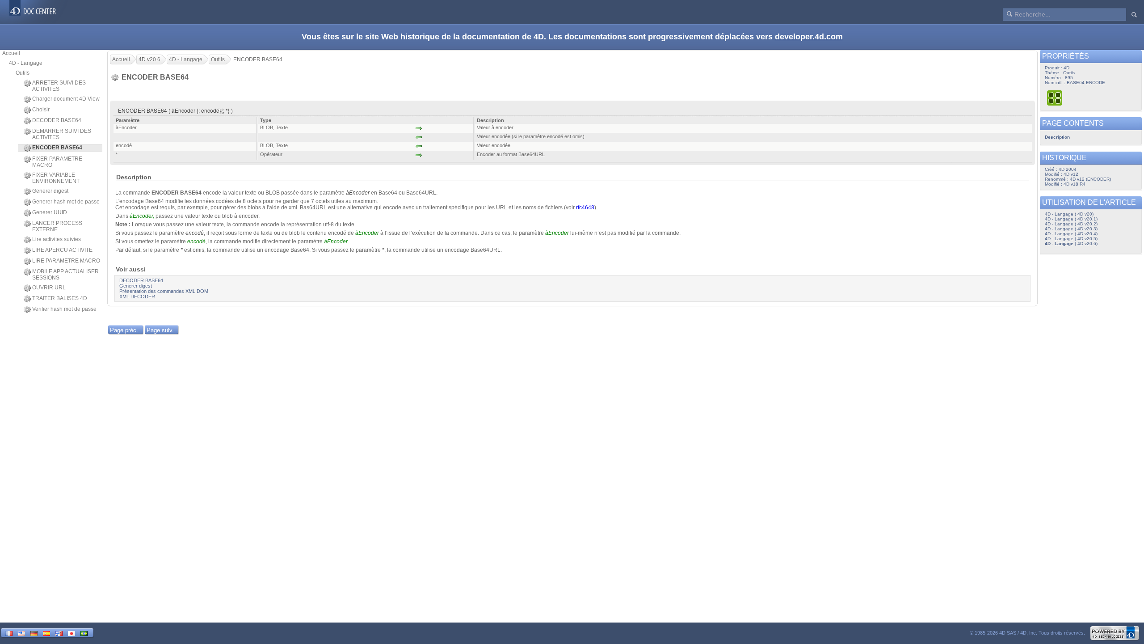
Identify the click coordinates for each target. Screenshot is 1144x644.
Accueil (11, 53)
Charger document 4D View (66, 99)
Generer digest (50, 191)
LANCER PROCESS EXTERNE (57, 226)
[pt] (84, 632)
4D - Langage (25, 63)
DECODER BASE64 (56, 120)
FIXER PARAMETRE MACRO (57, 162)
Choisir (41, 109)
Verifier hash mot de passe (64, 309)
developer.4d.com (809, 36)
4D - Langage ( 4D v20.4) (1071, 233)
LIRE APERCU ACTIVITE (62, 250)
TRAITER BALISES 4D (59, 298)
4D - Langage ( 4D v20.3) (1071, 228)
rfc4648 (585, 207)
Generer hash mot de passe (66, 202)
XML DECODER (137, 296)
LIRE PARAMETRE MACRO (66, 261)
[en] (21, 632)
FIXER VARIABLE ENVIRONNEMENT (56, 178)
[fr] (9, 632)
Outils (22, 73)
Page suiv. (160, 330)
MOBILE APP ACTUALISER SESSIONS (65, 274)
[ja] (71, 632)
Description (1057, 137)
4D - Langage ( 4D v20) (1069, 214)
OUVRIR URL (49, 287)
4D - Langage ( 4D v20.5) (1071, 238)
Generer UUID (49, 212)
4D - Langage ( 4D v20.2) (1071, 223)
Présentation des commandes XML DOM (163, 291)
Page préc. (124, 330)
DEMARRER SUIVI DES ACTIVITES (61, 134)
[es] (46, 632)
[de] (34, 632)
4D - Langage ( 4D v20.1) (1071, 218)
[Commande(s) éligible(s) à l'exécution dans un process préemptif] (1055, 97)
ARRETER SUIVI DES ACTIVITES (59, 86)
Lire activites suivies (56, 239)
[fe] (59, 632)
